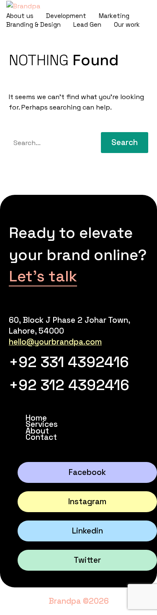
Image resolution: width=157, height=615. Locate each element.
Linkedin (87, 531)
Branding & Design (33, 24)
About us (19, 16)
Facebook (87, 472)
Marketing (114, 16)
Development (66, 16)
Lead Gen (87, 24)
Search (124, 142)
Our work (127, 24)
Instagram (87, 501)
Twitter (87, 560)
